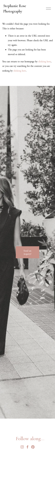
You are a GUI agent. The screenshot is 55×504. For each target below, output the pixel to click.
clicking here (44, 61)
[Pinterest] (33, 447)
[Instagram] (22, 447)
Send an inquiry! (27, 252)
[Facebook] (27, 447)
